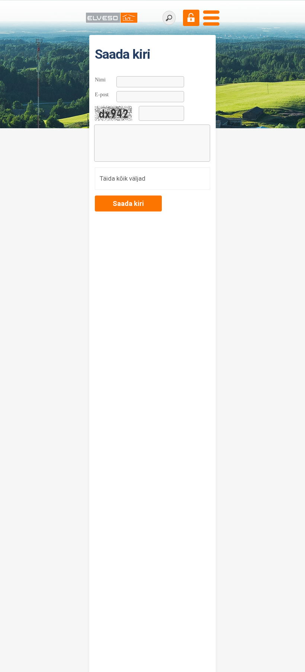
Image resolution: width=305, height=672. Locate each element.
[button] (128, 204)
